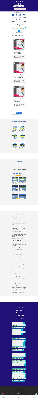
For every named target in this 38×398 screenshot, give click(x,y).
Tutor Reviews (19, 161)
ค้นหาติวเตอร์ (19, 307)
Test (15, 318)
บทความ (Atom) (18, 114)
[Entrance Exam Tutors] (20, 15)
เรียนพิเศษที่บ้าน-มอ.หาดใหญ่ (19, 393)
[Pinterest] (20, 4)
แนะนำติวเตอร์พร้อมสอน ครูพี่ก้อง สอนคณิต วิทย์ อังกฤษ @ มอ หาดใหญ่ (19, 76)
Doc (12, 318)
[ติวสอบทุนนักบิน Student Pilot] (19, 26)
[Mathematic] (16, 15)
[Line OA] (20, 2)
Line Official (24, 392)
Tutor (16, 35)
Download (23, 318)
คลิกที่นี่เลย (17, 229)
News (19, 318)
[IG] (18, 4)
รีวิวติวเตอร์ (19, 310)
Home (13, 35)
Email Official (18, 392)
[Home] (16, 2)
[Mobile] (22, 2)
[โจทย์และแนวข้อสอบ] (36, 394)
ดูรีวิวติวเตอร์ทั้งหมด (17, 173)
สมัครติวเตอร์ (23, 9)
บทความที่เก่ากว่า (19, 112)
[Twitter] (22, 4)
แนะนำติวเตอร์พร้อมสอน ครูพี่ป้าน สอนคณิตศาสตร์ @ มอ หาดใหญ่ (19, 100)
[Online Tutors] (24, 15)
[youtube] (18, 2)
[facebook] (16, 4)
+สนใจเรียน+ (17, 9)
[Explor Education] (13, 15)
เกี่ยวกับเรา (19, 312)
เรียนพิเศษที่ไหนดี (20, 315)
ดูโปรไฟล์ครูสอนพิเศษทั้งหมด (19, 121)
